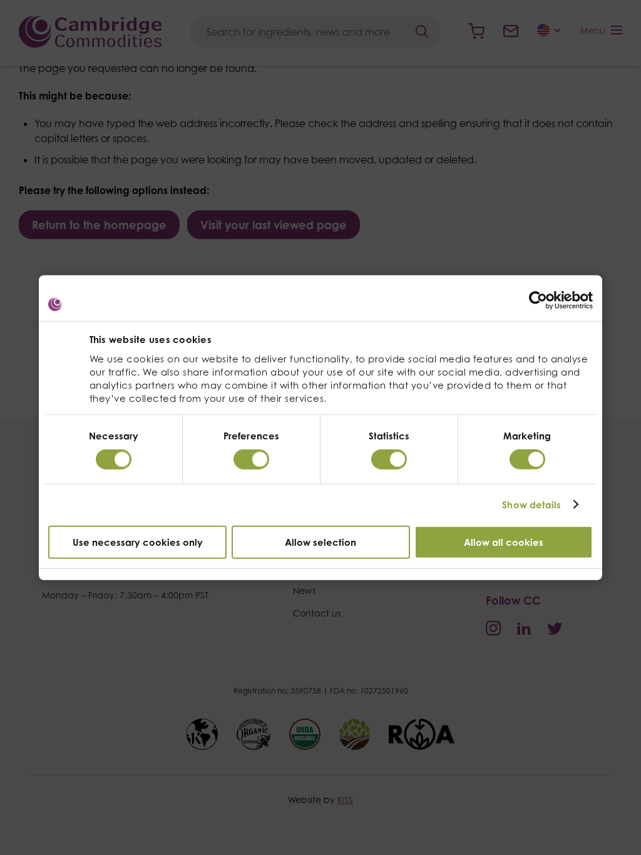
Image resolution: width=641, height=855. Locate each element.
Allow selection (320, 542)
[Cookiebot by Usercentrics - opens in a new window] (538, 300)
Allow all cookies (503, 542)
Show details (531, 505)
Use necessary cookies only (138, 542)
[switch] (251, 459)
